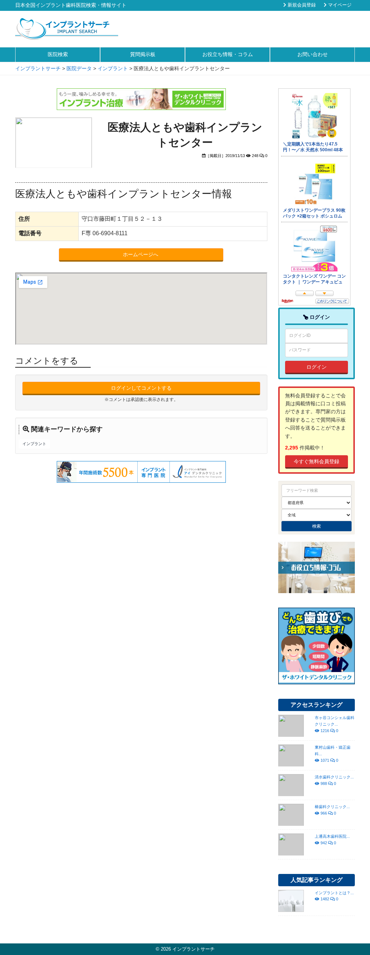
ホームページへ (141, 254)
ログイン (316, 367)
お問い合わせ (312, 54)
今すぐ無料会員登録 (316, 461)
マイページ (339, 5)
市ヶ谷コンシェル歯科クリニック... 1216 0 (334, 724)
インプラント (34, 443)
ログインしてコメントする (141, 388)
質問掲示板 (142, 54)
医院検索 (58, 54)
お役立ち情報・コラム (227, 54)
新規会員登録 (301, 5)
